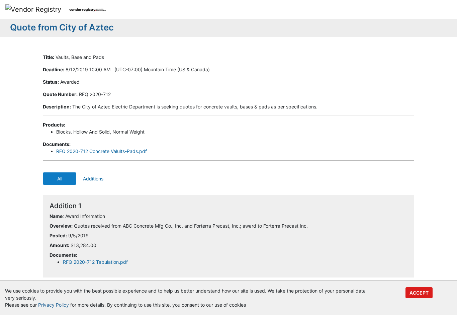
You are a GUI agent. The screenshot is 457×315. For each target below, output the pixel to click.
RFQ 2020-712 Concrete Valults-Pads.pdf (101, 151)
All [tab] (59, 178)
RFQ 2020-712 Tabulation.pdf (95, 262)
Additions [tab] (93, 178)
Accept (419, 293)
